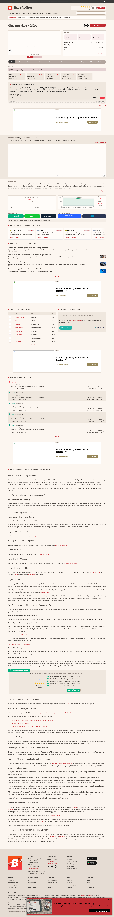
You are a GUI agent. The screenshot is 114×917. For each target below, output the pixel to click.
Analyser (73, 62)
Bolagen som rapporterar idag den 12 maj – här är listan (29, 726)
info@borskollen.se (33, 868)
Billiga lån (69, 882)
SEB (16, 338)
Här (68, 704)
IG (42, 821)
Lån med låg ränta (72, 885)
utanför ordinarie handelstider (62, 763)
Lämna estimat (65, 328)
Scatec (16, 575)
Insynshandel (53, 62)
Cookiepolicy (70, 866)
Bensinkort (50, 887)
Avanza (11, 237)
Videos (92, 62)
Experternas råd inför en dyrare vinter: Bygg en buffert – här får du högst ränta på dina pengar (39, 18)
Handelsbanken (19, 327)
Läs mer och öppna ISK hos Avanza (19, 635)
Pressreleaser (31, 62)
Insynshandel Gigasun (71, 563)
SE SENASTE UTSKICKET (100, 911)
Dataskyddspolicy (72, 864)
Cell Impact (18, 341)
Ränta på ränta (12, 887)
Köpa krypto (90, 880)
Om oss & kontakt (72, 861)
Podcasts (100, 62)
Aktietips (30, 880)
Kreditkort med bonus (53, 885)
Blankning (64, 62)
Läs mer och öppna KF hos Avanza (19, 644)
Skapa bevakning (99, 25)
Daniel (90, 895)
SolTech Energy (19, 317)
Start (12, 62)
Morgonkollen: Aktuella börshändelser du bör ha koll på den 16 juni (33, 720)
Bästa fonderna (32, 887)
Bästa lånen (70, 880)
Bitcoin (88, 882)
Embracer (17, 324)
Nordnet (18, 237)
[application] (76, 202)
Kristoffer (82, 895)
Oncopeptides (19, 331)
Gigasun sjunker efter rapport (21, 723)
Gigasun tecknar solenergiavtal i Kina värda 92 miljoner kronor (58, 713)
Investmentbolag (32, 882)
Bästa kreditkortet (52, 880)
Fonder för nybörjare (13, 885)
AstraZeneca (18, 334)
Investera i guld (91, 887)
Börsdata (62, 836)
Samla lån (69, 887)
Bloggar (83, 62)
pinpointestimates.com (76, 320)
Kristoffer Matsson (52, 863)
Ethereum (89, 885)
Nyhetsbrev (70, 859)
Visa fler (57, 436)
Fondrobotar (31, 885)
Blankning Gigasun (61, 545)
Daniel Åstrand (51, 861)
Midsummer (31, 575)
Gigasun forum (45, 592)
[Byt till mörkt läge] (94, 7)
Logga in (101, 7)
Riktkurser (42, 62)
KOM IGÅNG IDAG (73, 690)
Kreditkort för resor (52, 882)
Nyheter (20, 62)
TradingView (52, 836)
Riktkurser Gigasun (44, 554)
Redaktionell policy (72, 868)
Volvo (16, 320)
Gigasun (36, 536)
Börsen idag (11, 880)
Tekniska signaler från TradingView (57, 176)
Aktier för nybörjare (55, 815)
